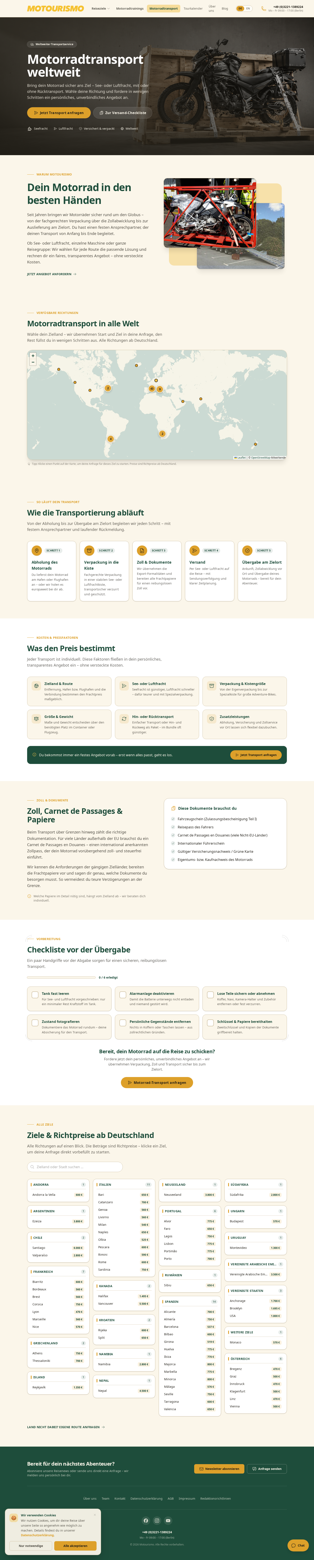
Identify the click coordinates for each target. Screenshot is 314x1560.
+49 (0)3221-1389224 (157, 1532)
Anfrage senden (270, 1469)
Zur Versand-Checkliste (125, 112)
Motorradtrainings (130, 8)
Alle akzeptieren (75, 1546)
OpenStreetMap (260, 457)
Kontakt (119, 1498)
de (240, 8)
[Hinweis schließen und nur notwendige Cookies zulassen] (94, 1514)
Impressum (187, 1498)
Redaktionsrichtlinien (215, 1498)
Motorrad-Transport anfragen (160, 1082)
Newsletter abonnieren (222, 1469)
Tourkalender (193, 8)
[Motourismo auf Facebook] (146, 1520)
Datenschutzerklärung (147, 1498)
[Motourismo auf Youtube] (168, 1520)
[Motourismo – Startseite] (55, 9)
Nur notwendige (31, 1546)
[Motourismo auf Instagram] (157, 1520)
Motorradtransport (164, 8)
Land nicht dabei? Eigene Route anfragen (63, 1427)
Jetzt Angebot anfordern (49, 274)
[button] (162, 433)
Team (105, 1498)
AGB (171, 1498)
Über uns (212, 8)
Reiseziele (99, 8)
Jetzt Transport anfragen (62, 112)
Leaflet (241, 457)
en (248, 8)
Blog (225, 8)
